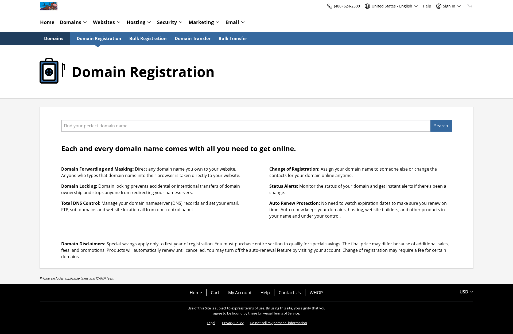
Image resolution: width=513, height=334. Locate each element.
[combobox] (246, 125)
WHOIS (317, 293)
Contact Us (290, 293)
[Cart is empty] (470, 6)
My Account (240, 293)
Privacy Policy (233, 322)
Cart (215, 293)
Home (196, 293)
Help (265, 293)
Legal (211, 322)
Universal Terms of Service (278, 313)
